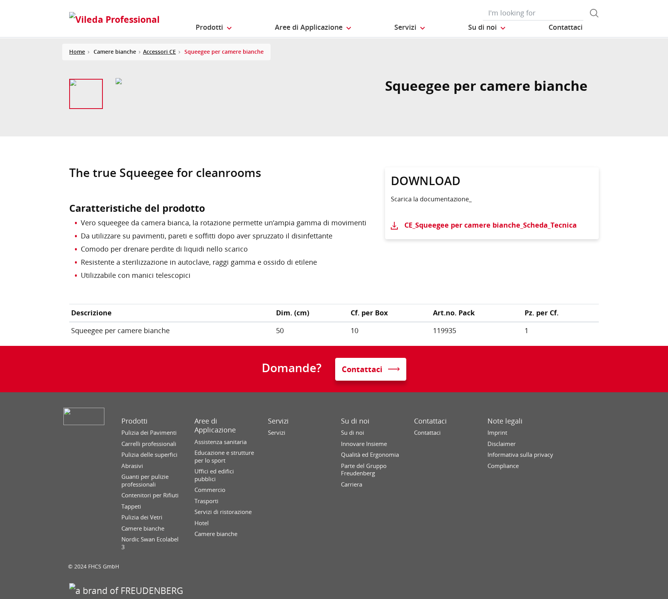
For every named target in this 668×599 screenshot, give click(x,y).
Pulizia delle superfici (149, 454)
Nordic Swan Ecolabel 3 (150, 543)
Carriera (351, 484)
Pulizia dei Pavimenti (149, 432)
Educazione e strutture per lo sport (224, 456)
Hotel (201, 523)
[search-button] (594, 13)
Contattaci (430, 421)
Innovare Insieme (364, 444)
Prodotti (134, 421)
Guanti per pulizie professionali (145, 480)
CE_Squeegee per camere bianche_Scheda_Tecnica (490, 225)
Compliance (503, 466)
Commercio (209, 489)
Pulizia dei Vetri (141, 517)
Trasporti (206, 501)
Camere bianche (142, 528)
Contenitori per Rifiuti (150, 495)
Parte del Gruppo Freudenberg (364, 469)
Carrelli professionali (148, 444)
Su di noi (355, 421)
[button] (214, 27)
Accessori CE (159, 51)
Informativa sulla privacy (520, 454)
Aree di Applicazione (215, 425)
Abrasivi (132, 466)
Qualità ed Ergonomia (370, 454)
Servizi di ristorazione (223, 512)
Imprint (497, 432)
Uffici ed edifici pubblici (214, 475)
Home (77, 51)
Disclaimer (501, 444)
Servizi (278, 421)
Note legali (505, 421)
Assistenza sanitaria (220, 442)
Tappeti (131, 506)
